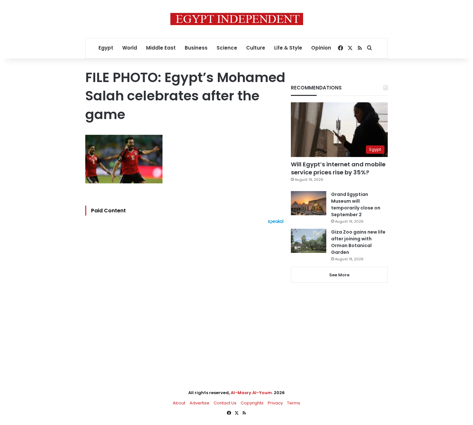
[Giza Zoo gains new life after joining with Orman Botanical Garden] (308, 241)
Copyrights (252, 403)
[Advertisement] (186, 295)
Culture (255, 47)
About (179, 403)
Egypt (105, 47)
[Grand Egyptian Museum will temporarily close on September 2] (308, 203)
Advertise (199, 403)
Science (227, 47)
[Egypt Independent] (236, 19)
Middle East (161, 47)
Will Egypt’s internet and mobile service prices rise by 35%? (338, 168)
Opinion (321, 47)
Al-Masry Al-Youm (251, 393)
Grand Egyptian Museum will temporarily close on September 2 (355, 204)
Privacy (275, 403)
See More (339, 275)
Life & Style (288, 47)
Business (196, 47)
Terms (293, 403)
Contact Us (225, 403)
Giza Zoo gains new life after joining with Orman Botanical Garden (358, 242)
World (129, 47)
